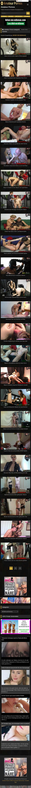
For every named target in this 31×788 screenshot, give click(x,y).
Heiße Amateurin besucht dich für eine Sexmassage (15, 638)
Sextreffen (26, 16)
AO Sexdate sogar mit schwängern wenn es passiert (15, 693)
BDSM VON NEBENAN (19, 35)
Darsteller (11, 16)
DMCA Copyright (14, 778)
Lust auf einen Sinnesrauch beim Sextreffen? (14, 721)
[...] (6, 662)
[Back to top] (26, 783)
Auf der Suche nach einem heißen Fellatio (13, 666)
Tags (15, 780)
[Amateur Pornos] (13, 4)
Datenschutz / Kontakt (23, 778)
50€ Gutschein (18, 16)
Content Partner (6, 778)
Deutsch (20, 0)
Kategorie (4, 16)
